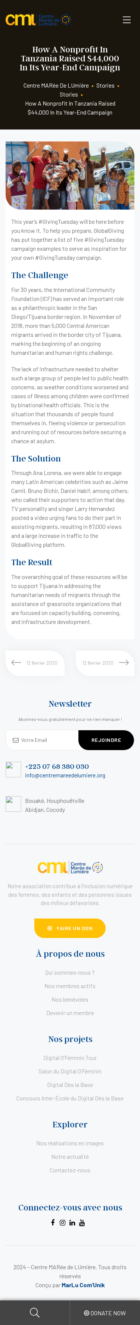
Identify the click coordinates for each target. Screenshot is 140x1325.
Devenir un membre (70, 1012)
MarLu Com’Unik (83, 1284)
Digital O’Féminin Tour (70, 1057)
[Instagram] (62, 1222)
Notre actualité (70, 1156)
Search (35, 1313)
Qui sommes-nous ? (70, 972)
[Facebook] (52, 1222)
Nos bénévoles (70, 999)
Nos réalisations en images (70, 1142)
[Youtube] (81, 1222)
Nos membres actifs (70, 985)
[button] (70, 928)
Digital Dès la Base (70, 1084)
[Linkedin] (72, 1222)
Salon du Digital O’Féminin (70, 1071)
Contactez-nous (70, 1169)
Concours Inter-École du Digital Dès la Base (70, 1098)
